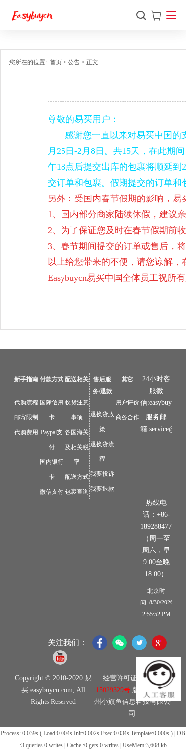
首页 (56, 62)
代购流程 (26, 402)
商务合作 (127, 417)
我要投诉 (102, 473)
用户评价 (127, 402)
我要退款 (102, 488)
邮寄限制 (26, 417)
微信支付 (51, 491)
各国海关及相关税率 (77, 447)
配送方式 (77, 476)
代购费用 (26, 432)
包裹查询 (77, 491)
